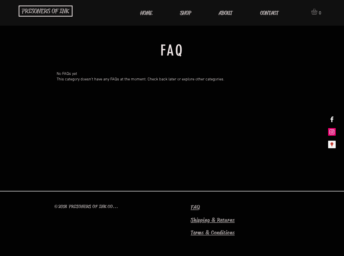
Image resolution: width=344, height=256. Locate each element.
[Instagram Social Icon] (332, 132)
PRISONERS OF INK (45, 11)
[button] (317, 12)
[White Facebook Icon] (332, 119)
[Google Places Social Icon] (332, 144)
